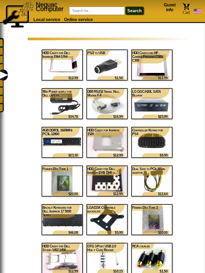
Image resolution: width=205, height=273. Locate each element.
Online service (78, 19)
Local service (46, 19)
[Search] (62, 7)
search (134, 11)
